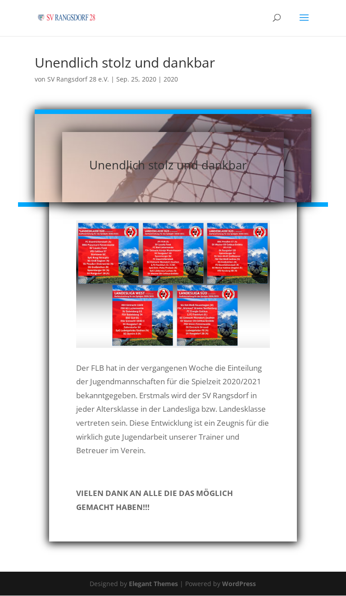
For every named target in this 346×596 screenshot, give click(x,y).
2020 (171, 79)
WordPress (239, 583)
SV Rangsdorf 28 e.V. (78, 79)
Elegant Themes (153, 583)
